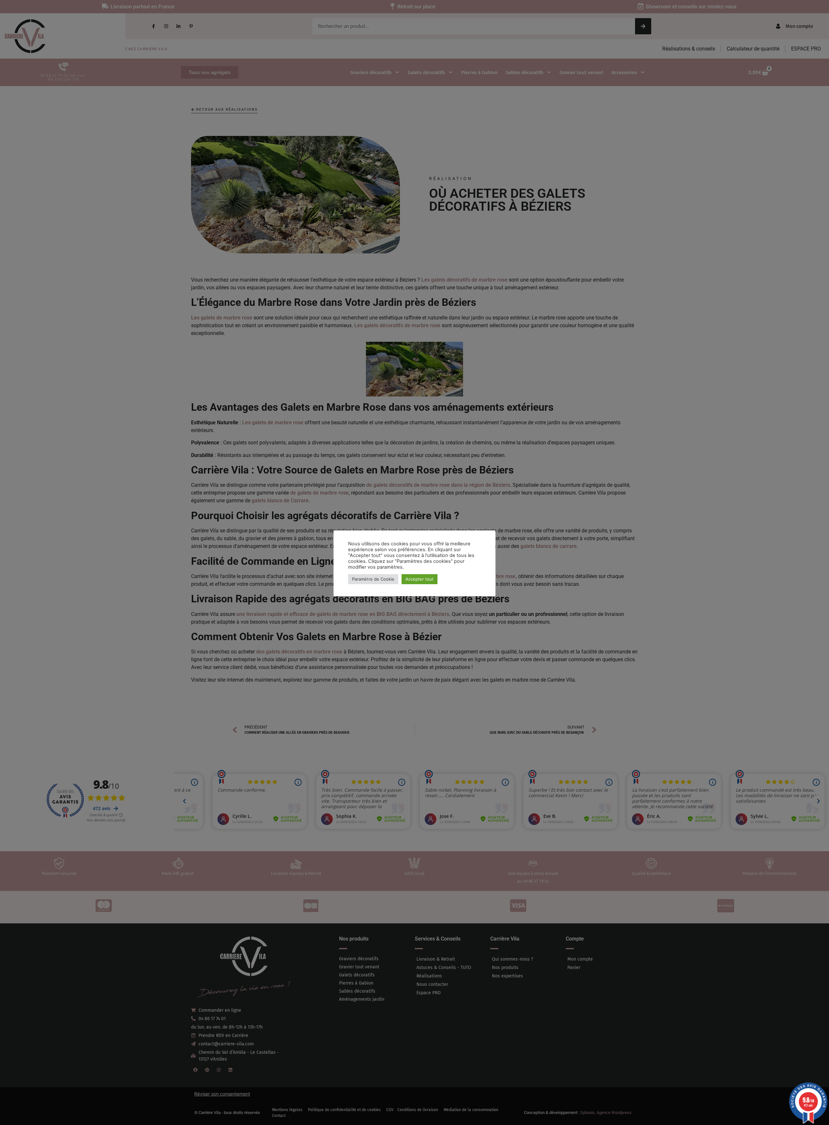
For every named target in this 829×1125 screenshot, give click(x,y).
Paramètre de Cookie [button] (373, 579)
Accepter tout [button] (419, 579)
